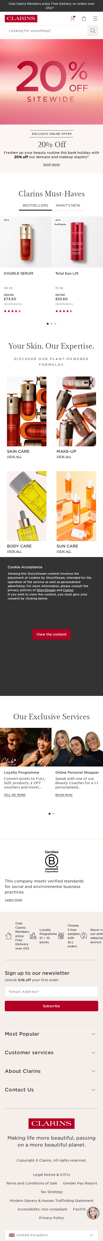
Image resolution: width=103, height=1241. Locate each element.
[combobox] (51, 1235)
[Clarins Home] (21, 19)
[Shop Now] (51, 82)
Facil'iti (79, 1209)
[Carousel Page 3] (55, 324)
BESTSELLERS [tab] (35, 205)
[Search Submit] (93, 31)
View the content (51, 634)
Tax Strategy (51, 1192)
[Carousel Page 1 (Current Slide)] (48, 324)
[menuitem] (72, 18)
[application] (26, 767)
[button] (93, 1213)
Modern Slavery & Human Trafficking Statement (51, 1201)
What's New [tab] (68, 205)
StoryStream (46, 590)
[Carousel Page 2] (51, 324)
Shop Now (51, 164)
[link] (26, 456)
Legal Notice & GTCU (51, 1175)
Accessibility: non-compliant (42, 1209)
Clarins (68, 590)
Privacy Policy (51, 1218)
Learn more (13, 900)
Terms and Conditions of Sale (31, 1183)
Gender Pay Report (80, 1183)
